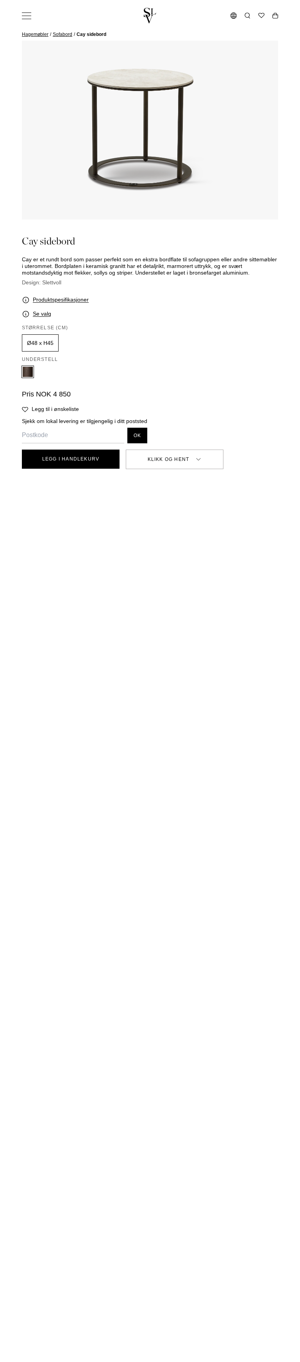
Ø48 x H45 (40, 343)
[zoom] (150, 130)
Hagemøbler (35, 34)
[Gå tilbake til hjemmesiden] (150, 15)
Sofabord (62, 34)
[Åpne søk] (247, 15)
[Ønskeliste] (261, 15)
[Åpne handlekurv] (275, 15)
